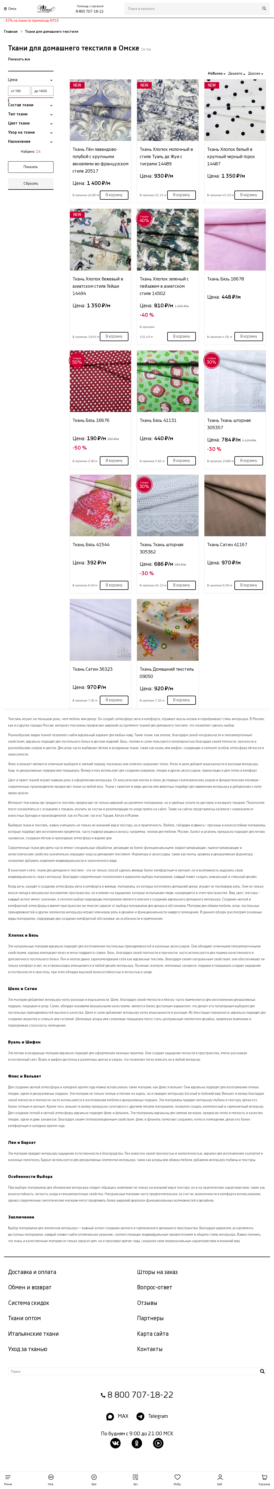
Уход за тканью (27, 1349)
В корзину (114, 195)
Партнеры (150, 1318)
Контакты (150, 1349)
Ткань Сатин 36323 (93, 669)
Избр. (177, 1484)
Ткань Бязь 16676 (91, 420)
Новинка (215, 73)
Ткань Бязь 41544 (91, 544)
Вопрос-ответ (154, 1287)
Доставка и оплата (32, 1272)
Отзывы (147, 1303)
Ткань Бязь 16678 (225, 279)
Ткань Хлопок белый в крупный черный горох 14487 (231, 156)
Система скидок (28, 1303)
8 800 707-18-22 (140, 1395)
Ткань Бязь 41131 (158, 420)
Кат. (136, 1484)
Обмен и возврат (30, 1287)
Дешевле (235, 73)
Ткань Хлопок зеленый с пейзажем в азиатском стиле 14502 (164, 286)
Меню (8, 1484)
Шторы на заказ (157, 1272)
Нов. (51, 1484)
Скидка (144, 219)
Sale (94, 1484)
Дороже (254, 73)
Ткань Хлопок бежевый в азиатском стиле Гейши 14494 (98, 286)
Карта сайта (153, 1334)
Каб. (220, 1484)
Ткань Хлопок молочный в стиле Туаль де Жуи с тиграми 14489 (166, 156)
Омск (12, 9)
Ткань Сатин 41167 (227, 544)
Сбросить (31, 183)
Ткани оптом (24, 1318)
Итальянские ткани (33, 1334)
